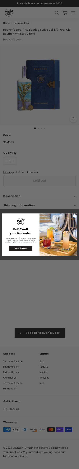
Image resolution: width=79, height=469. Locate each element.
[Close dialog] (74, 216)
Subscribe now (21, 248)
